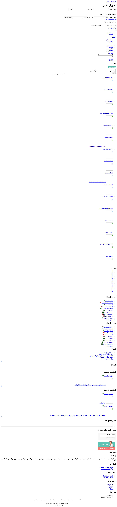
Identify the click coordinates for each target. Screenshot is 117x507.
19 (112, 275)
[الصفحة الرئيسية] (114, 37)
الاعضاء (111, 60)
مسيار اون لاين (45, 499)
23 (112, 281)
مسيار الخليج (37, 499)
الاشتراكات (110, 42)
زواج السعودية (60, 499)
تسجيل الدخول (68, 17)
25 (112, 283)
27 (112, 286)
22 (112, 279)
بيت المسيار (73, 499)
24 (112, 282)
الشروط (111, 487)
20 (112, 276)
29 (112, 289)
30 (112, 291)
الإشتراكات (110, 484)
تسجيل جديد (110, 41)
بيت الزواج (80, 499)
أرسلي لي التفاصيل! (96, 25)
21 (112, 278)
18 (112, 273)
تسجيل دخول (109, 32)
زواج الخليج (67, 499)
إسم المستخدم (112, 9)
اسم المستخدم (112, 17)
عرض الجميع (109, 319)
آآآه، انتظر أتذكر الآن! (111, 28)
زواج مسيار (52, 499)
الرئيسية (111, 59)
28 (112, 288)
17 (112, 272)
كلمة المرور (90, 9)
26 (112, 285)
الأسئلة (111, 489)
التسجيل (111, 34)
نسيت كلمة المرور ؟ (111, 1)
